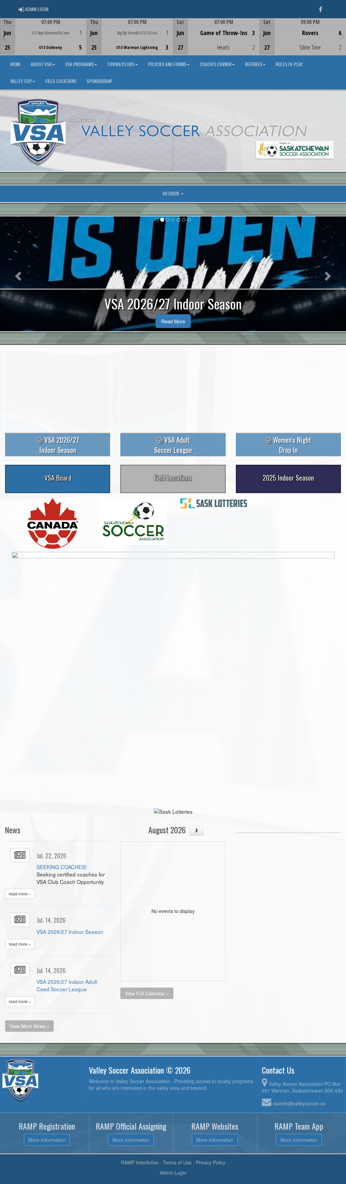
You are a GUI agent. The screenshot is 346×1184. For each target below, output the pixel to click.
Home (15, 64)
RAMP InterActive (139, 1162)
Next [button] (342, 36)
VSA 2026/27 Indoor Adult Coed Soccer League (66, 985)
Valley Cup (21, 80)
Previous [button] (4, 37)
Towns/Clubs (120, 64)
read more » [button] (20, 893)
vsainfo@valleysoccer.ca (299, 1103)
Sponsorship (99, 80)
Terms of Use (177, 1162)
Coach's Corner (215, 64)
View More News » (29, 1026)
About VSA (41, 64)
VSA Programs (79, 64)
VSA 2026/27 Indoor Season (69, 931)
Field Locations (60, 80)
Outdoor (171, 193)
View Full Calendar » (147, 993)
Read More (173, 321)
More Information (46, 1139)
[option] (43, 37)
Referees (253, 64)
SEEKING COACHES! (61, 866)
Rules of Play (289, 64)
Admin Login (173, 1172)
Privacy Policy (210, 1162)
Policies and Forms (167, 64)
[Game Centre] (43, 42)
